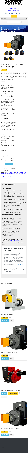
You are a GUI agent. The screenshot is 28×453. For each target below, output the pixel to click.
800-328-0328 (14, 9)
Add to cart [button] (5, 320)
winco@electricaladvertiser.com (14, 10)
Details (11, 320)
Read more (4, 393)
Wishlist (20, 13)
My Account (8, 13)
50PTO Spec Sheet (14, 240)
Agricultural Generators (6, 173)
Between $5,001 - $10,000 (17, 173)
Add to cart (9, 164)
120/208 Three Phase (10, 172)
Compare (14, 13)
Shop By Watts (11, 28)
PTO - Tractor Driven (17, 175)
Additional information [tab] (8, 184)
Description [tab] (5, 181)
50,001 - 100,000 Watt (21, 172)
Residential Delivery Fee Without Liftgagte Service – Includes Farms (7, 155)
